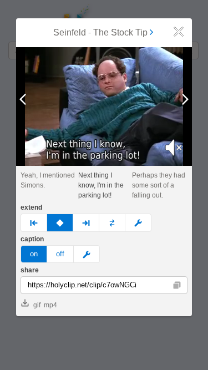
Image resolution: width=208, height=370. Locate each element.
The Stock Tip (120, 32)
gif (36, 305)
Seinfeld (69, 32)
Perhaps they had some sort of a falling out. (158, 185)
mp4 (50, 305)
